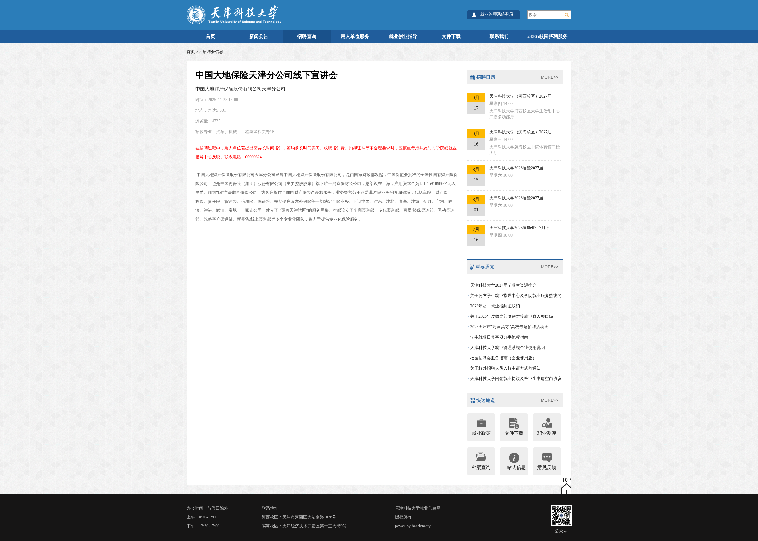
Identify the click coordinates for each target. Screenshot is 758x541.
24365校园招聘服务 (547, 36)
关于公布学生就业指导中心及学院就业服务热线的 (515, 295)
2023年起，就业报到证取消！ (497, 306)
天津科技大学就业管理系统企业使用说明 (507, 347)
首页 (210, 36)
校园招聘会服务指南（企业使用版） (503, 358)
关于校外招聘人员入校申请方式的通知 (505, 368)
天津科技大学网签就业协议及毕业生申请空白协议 (515, 378)
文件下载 (451, 36)
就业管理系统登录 (496, 14)
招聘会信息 (213, 52)
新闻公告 (258, 36)
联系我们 (499, 36)
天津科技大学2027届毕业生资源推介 (503, 285)
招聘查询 (306, 36)
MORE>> (549, 77)
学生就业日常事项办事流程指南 (499, 337)
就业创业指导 (403, 36)
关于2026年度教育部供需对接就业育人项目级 (511, 316)
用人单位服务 (355, 36)
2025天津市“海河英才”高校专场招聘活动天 (509, 327)
